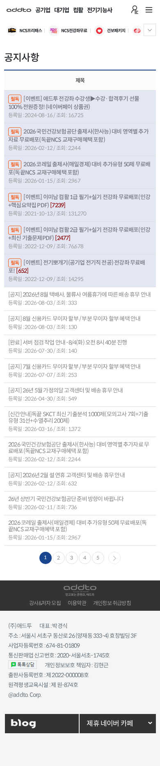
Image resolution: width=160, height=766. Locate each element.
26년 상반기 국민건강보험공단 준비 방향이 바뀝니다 (66, 499)
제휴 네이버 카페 (110, 723)
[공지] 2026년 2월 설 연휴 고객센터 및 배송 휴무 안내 (66, 475)
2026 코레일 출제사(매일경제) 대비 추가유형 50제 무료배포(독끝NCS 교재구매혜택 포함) (79, 168)
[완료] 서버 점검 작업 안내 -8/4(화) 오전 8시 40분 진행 (67, 342)
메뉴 (148, 9)
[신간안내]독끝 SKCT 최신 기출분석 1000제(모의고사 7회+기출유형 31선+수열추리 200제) (78, 417)
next (114, 558)
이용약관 (77, 603)
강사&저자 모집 (45, 603)
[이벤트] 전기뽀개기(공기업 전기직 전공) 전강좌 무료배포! (76, 266)
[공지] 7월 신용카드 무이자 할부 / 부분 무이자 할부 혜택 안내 (74, 366)
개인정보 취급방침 (112, 603)
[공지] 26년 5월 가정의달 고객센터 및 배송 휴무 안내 (65, 390)
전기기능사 (99, 10)
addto (19, 9)
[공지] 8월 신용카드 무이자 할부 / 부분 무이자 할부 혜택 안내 (74, 318)
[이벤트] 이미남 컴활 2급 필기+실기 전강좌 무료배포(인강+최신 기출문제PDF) (79, 233)
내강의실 (134, 9)
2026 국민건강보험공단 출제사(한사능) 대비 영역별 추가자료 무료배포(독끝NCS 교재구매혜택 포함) (78, 135)
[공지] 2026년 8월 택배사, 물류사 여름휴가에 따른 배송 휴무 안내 (79, 294)
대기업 (61, 10)
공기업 (42, 10)
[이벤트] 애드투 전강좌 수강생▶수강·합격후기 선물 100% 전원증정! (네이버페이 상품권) (73, 102)
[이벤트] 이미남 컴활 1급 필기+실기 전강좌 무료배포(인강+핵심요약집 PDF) (79, 200)
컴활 (78, 10)
